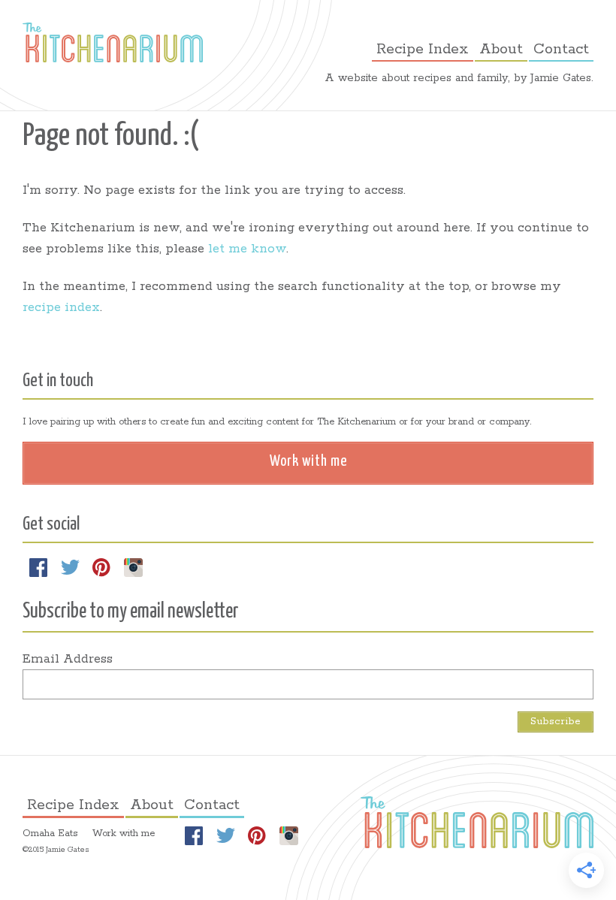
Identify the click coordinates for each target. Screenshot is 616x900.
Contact (561, 49)
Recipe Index (422, 49)
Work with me (123, 833)
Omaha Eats (50, 833)
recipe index (61, 308)
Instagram (133, 567)
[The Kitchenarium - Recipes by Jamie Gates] (113, 42)
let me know (247, 249)
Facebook (38, 567)
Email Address (68, 659)
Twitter (70, 567)
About (501, 49)
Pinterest (101, 567)
